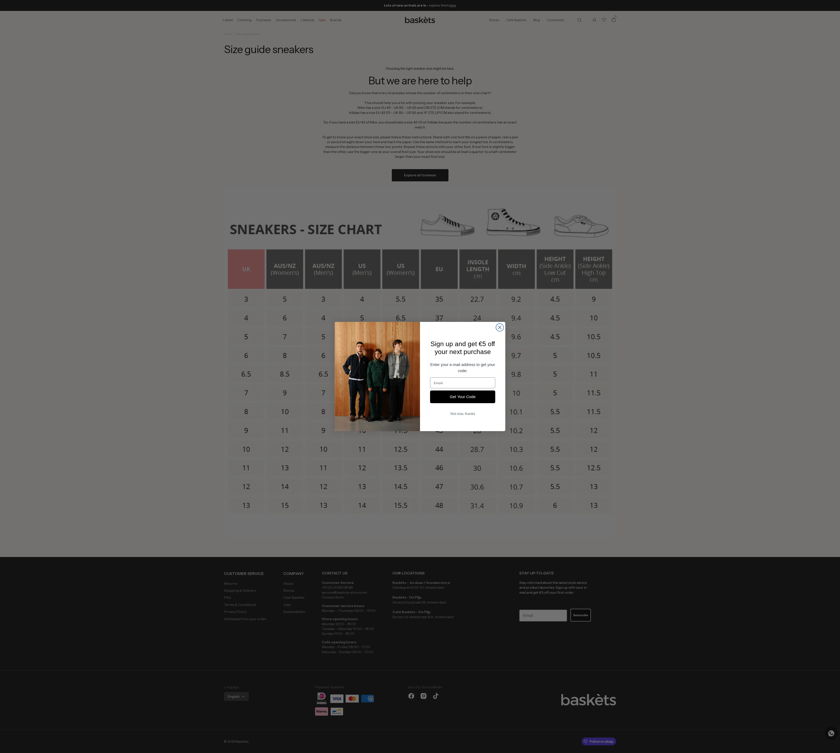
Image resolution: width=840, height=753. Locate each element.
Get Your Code (463, 397)
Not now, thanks (462, 414)
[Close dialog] (500, 327)
